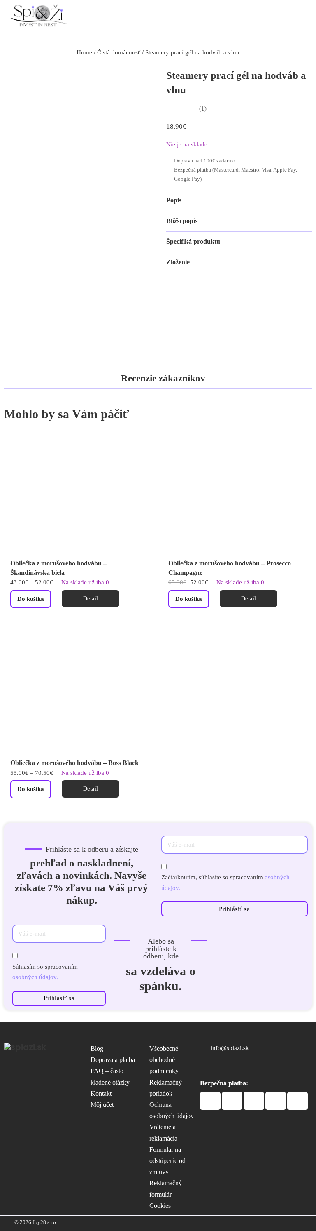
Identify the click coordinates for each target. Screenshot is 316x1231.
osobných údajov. (35, 977)
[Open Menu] (301, 15)
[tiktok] (239, 1066)
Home (84, 52)
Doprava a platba (113, 1059)
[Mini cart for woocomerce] (283, 14)
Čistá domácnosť (118, 52)
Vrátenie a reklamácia (163, 1132)
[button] (239, 201)
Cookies (160, 1205)
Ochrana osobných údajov (171, 1110)
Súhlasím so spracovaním (45, 972)
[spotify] (223, 1066)
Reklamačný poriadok (165, 1088)
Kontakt (101, 1093)
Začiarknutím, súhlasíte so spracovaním (225, 882)
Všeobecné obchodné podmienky (164, 1059)
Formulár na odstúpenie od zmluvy (167, 1160)
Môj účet (102, 1104)
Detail (90, 598)
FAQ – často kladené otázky (110, 1076)
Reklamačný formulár (165, 1188)
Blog (97, 1048)
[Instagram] (206, 1066)
